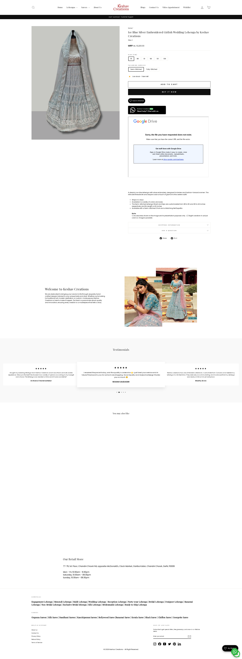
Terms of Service (37, 643)
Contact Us (154, 7)
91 (144, 59)
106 (164, 59)
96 (151, 59)
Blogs (143, 7)
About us (34, 630)
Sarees (84, 7)
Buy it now (169, 92)
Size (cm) (132, 54)
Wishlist (186, 7)
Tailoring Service (137, 65)
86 (138, 59)
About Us (97, 7)
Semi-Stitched (136, 69)
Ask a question (169, 230)
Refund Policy (36, 639)
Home (60, 7)
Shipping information (169, 225)
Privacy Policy (36, 636)
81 (131, 59)
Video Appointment (170, 7)
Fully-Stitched (151, 69)
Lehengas (71, 7)
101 (158, 59)
